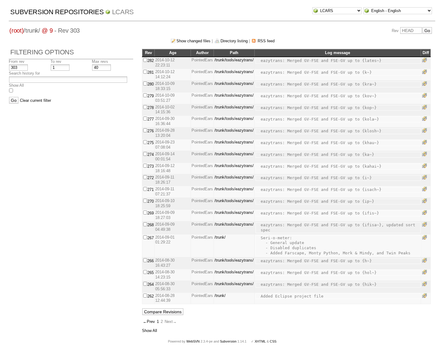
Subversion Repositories (57, 12)
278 (150, 107)
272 (150, 178)
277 (150, 119)
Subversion (228, 341)
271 (150, 189)
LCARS (123, 12)
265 (150, 272)
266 (150, 261)
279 (150, 96)
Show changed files (193, 41)
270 (150, 201)
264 (150, 284)
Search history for (24, 73)
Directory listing (234, 41)
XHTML (260, 341)
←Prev (149, 321)
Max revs (100, 61)
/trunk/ (220, 237)
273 (150, 166)
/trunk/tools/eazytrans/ (234, 60)
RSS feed (266, 41)
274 (150, 154)
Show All (16, 85)
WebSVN (193, 341)
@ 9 (47, 30)
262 (150, 296)
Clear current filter (35, 100)
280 (150, 84)
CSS (273, 341)
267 (150, 238)
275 (150, 142)
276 (150, 131)
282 (150, 60)
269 (150, 213)
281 (150, 72)
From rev (16, 61)
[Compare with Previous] (426, 60)
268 (150, 225)
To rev (55, 61)
